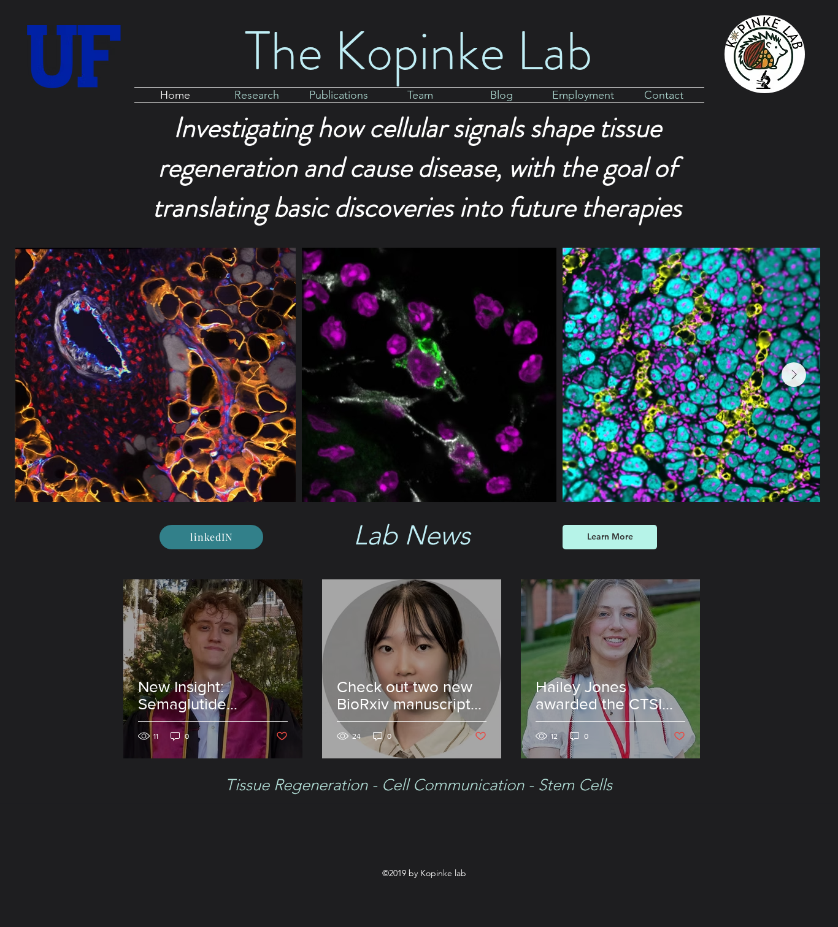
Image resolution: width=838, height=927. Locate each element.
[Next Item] (794, 374)
